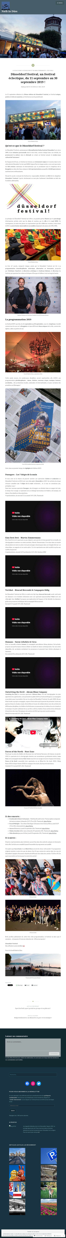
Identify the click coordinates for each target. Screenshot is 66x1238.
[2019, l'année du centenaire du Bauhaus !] (17, 1207)
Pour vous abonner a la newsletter (24, 1091)
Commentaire (54, 1053)
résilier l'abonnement (15, 1099)
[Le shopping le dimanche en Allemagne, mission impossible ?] (49, 1173)
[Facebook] (27, 1083)
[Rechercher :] (33, 1074)
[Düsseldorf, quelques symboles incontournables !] (17, 1190)
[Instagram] (33, 1083)
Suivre (12, 1110)
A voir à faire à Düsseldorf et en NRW (25, 70)
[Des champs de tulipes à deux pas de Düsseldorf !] (49, 1207)
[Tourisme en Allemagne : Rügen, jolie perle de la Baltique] (17, 1156)
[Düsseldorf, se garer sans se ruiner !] (49, 1156)
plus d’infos (47, 821)
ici (33, 481)
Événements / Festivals (45, 70)
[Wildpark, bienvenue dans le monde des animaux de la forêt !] (49, 1190)
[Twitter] (39, 1083)
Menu (61, 3)
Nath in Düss (9, 11)
